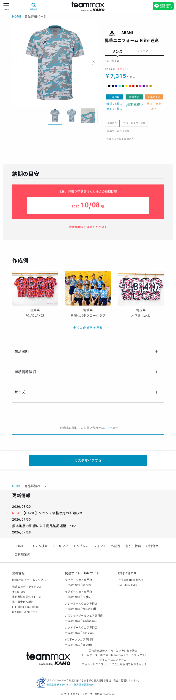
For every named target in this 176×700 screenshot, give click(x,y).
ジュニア (142, 51)
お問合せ (152, 546)
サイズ (19, 392)
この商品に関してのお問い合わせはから (88, 428)
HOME (16, 16)
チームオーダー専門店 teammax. (96, 694)
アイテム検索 (38, 546)
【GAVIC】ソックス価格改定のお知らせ (52, 513)
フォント (100, 546)
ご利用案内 (22, 554)
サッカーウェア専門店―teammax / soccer (78, 582)
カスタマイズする (88, 460)
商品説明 (21, 352)
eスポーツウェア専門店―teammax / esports (79, 642)
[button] (93, 62)
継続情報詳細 (25, 372)
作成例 (116, 546)
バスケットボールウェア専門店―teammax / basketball (84, 618)
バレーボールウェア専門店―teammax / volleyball (81, 606)
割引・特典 (133, 546)
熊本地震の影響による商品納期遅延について (46, 526)
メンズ (117, 51)
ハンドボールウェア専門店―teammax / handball (81, 630)
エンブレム (81, 546)
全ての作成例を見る (88, 327)
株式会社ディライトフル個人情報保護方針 (70, 684)
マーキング (60, 546)
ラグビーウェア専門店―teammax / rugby (78, 594)
